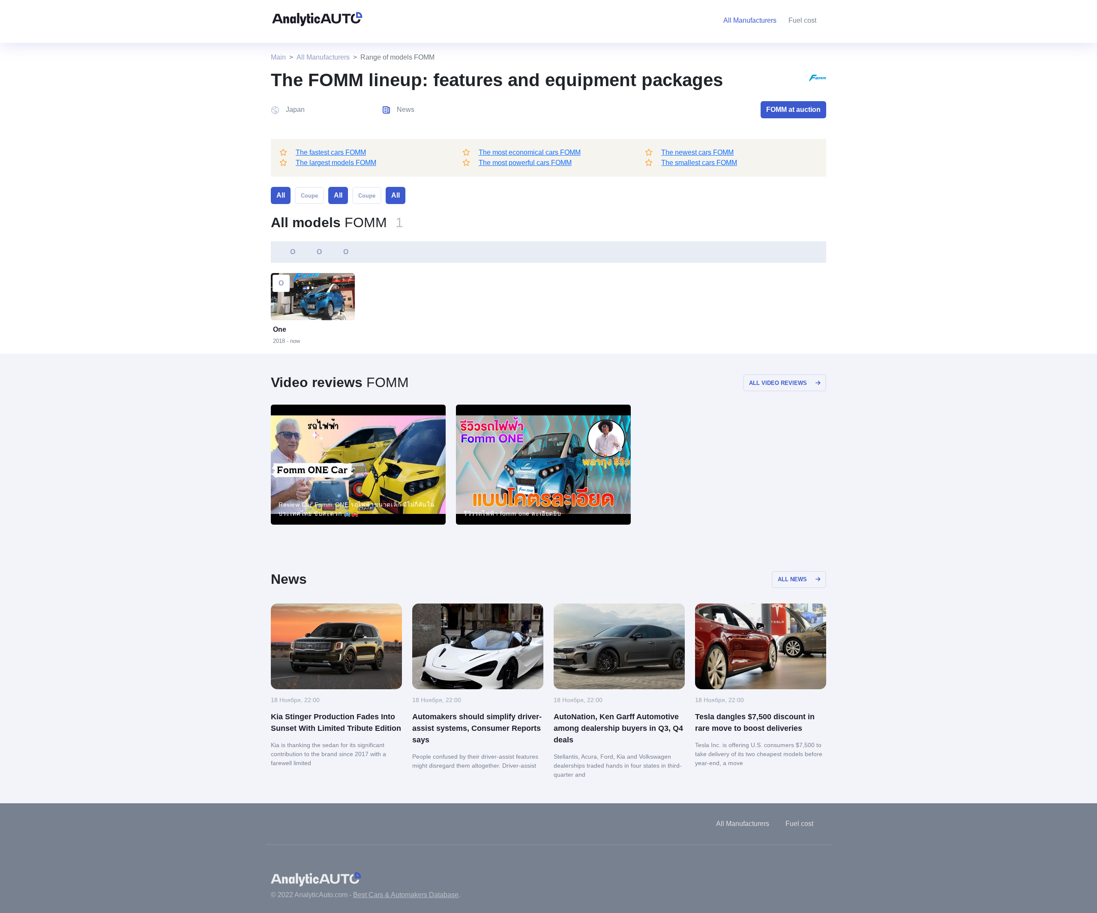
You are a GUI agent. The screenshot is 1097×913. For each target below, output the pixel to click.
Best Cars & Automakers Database (406, 894)
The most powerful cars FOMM (525, 162)
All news (792, 579)
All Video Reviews (778, 383)
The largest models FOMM (336, 162)
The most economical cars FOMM (530, 152)
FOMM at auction (793, 109)
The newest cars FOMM (697, 152)
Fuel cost (802, 20)
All (280, 195)
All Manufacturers (323, 57)
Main (278, 57)
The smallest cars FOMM (699, 162)
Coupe (309, 195)
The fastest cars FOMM (331, 152)
